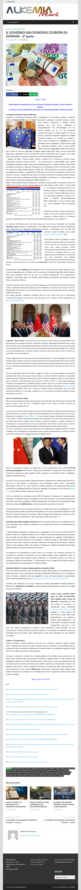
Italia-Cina (36, 772)
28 (68, 386)
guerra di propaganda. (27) (15, 300)
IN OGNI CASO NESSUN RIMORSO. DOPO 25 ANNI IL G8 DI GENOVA (64, 804)
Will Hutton (52, 776)
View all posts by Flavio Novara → (31, 835)
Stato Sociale (32, 776)
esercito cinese (11, 770)
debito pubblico (49, 768)
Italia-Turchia (55, 772)
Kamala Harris (66, 772)
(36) (70, 625)
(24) (45, 188)
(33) (34, 560)
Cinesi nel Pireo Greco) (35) (61, 609)
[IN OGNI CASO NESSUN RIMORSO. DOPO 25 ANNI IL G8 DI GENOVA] (64, 794)
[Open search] (73, 22)
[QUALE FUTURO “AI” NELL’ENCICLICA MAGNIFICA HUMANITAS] (16, 794)
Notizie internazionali (18, 29)
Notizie (8, 29)
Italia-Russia (45, 772)
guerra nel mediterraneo (14, 772)
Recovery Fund (11, 776)
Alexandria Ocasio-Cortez (21, 768)
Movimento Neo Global (14, 774)
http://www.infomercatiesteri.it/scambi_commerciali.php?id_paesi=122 (28, 762)
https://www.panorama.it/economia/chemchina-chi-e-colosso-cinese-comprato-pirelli (32, 719)
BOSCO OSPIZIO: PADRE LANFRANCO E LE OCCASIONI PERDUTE (39, 804)
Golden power (51, 770)
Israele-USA (28, 772)
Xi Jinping (60, 776)
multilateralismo (29, 774)
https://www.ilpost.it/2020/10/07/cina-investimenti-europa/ (24, 729)
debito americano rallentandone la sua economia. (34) (49, 578)
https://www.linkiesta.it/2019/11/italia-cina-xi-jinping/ (22, 757)
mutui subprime (41, 774)
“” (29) (31, 416)
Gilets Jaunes (41, 770)
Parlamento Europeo (54, 774)
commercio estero (37, 768)
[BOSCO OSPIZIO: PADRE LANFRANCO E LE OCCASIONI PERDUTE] (40, 794)
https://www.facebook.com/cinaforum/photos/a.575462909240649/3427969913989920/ (30, 714)
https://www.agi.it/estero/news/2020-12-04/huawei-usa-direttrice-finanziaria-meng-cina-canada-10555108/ (37, 734)
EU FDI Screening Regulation (26, 770)
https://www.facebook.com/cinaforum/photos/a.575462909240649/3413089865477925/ (32, 739)
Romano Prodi (22, 776)
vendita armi (42, 776)
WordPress (63, 887)
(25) (65, 219)
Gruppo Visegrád (63, 770)
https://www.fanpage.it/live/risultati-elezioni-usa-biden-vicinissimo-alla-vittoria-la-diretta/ (32, 707)
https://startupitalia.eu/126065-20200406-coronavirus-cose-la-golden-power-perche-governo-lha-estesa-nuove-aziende (41, 724)
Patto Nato (66, 774)
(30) (27, 406)
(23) (48, 180)
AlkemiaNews (21, 887)
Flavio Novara (24, 40)
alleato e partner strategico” (54, 234)
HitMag (72, 887)
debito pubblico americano (65, 768)
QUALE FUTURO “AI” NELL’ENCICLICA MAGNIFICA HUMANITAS (16, 804)
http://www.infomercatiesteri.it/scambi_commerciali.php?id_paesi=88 (27, 694)
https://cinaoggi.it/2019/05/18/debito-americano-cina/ (23, 752)
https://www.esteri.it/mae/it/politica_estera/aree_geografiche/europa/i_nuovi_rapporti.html (33, 689)
